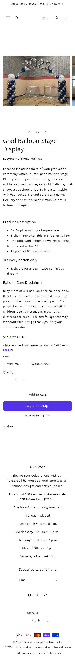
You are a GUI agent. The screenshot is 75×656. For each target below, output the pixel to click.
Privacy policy (42, 647)
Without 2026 (40, 363)
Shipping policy (26, 653)
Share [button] (10, 426)
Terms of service (62, 647)
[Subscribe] (55, 580)
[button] (8, 18)
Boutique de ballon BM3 (35, 642)
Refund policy (23, 647)
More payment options (37, 415)
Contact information (50, 653)
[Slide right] (46, 132)
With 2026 (14, 363)
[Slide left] (29, 132)
